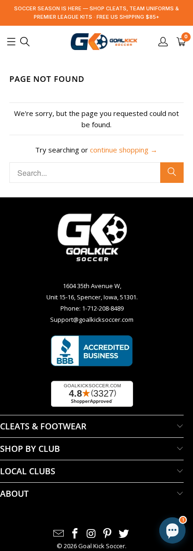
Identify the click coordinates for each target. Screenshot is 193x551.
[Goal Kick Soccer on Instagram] (91, 533)
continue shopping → (123, 149)
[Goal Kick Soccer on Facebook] (75, 533)
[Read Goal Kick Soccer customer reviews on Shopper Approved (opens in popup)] (92, 394)
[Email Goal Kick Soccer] (59, 533)
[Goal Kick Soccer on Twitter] (124, 533)
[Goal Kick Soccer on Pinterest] (108, 533)
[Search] (172, 172)
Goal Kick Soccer (101, 546)
